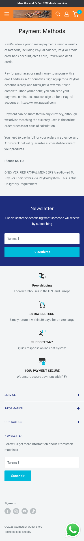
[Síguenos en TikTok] (33, 511)
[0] (76, 14)
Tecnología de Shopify (17, 531)
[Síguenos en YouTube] (25, 511)
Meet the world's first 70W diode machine (42, 3)
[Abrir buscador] (58, 14)
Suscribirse (42, 252)
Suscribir (17, 476)
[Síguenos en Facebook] (7, 511)
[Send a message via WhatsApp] (73, 530)
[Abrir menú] (6, 14)
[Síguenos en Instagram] (16, 511)
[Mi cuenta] (67, 14)
